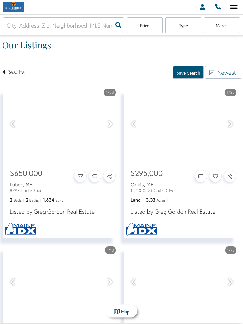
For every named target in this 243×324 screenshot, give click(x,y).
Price (144, 25)
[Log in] (202, 7)
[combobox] (7, 25)
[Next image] (110, 124)
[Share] (109, 176)
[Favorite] (95, 176)
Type (183, 25)
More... (222, 25)
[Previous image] (12, 124)
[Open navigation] (234, 7)
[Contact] (80, 176)
